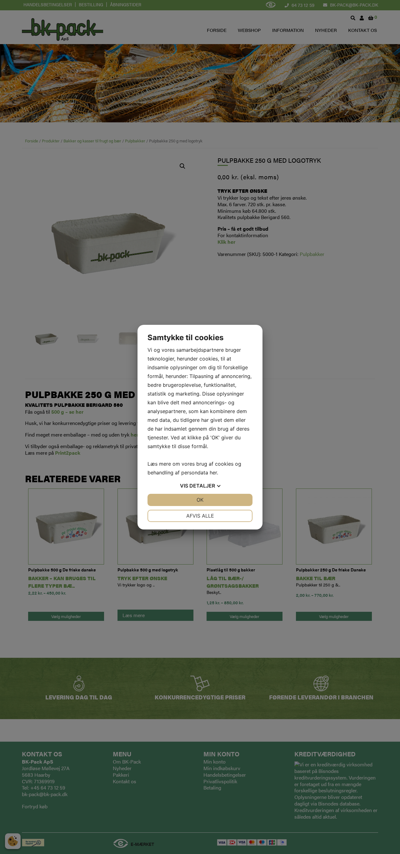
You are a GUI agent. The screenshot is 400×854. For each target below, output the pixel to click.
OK (200, 500)
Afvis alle (200, 516)
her (213, 472)
